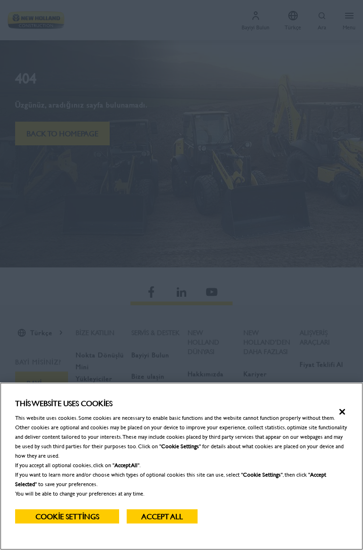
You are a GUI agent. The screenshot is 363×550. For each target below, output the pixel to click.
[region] (181, 466)
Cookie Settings (67, 516)
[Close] (342, 411)
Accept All (162, 516)
